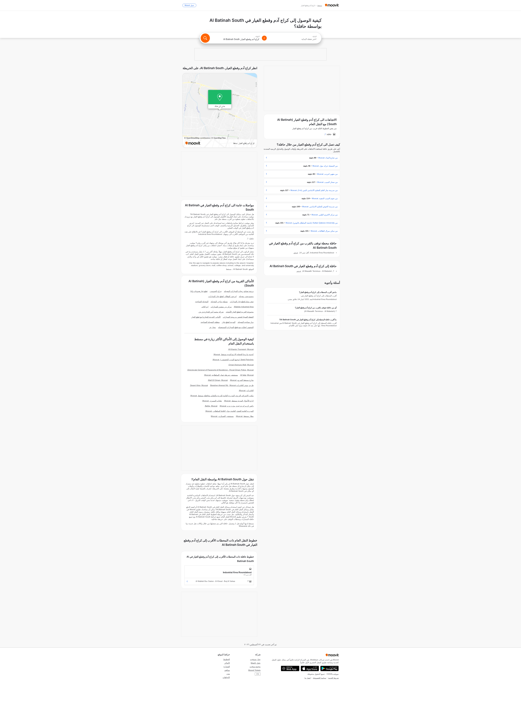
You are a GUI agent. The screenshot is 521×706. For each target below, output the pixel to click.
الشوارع (227, 666)
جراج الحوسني (216, 291)
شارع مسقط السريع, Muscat (242, 380)
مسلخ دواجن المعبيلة (219, 301)
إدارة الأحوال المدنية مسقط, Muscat (239, 401)
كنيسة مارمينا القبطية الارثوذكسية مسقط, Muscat (234, 354)
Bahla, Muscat (211, 406)
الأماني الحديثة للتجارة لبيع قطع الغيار (206, 317)
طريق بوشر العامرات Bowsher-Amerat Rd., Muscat (232, 385)
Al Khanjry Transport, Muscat (241, 349)
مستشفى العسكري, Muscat (222, 416)
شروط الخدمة (333, 678)
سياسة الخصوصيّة (319, 678)
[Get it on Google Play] (329, 668)
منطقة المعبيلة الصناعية (210, 322)
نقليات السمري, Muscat (212, 401)
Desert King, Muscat (199, 385)
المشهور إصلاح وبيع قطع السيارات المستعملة (236, 327)
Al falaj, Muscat (247, 375)
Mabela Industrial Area (244, 307)
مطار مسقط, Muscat (245, 416)
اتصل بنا (308, 678)
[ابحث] (205, 38)
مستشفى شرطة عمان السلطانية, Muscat (221, 375)
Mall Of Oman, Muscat (218, 380)
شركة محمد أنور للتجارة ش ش (211, 312)
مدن (228, 674)
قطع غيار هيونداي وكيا (198, 291)
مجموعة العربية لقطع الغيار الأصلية (240, 312)
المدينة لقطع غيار (228, 322)
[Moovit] (332, 5)
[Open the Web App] (290, 668)
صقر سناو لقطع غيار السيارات (242, 301)
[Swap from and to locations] (264, 38)
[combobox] (293, 39)
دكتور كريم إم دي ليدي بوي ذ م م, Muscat (237, 406)
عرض (295, 253)
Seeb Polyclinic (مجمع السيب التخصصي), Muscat (233, 359)
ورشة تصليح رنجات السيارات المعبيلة (239, 291)
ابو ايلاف (205, 307)
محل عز (212, 327)
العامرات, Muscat (246, 390)
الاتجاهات (226, 677)
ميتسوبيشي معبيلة (246, 296)
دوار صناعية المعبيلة (246, 322)
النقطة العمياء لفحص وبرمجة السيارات (238, 317)
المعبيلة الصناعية (201, 301)
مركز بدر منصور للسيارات (221, 307)
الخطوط (226, 659)
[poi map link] (219, 110)
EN (257, 674)
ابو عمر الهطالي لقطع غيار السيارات (222, 296)
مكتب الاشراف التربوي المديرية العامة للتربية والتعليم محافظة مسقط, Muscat (222, 396)
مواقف (227, 670)
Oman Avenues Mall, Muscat (241, 365)
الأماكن (227, 663)
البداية (315, 36)
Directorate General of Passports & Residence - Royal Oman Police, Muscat (221, 370)
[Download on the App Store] (310, 668)
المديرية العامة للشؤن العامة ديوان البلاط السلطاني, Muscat (230, 411)
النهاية (257, 36)
